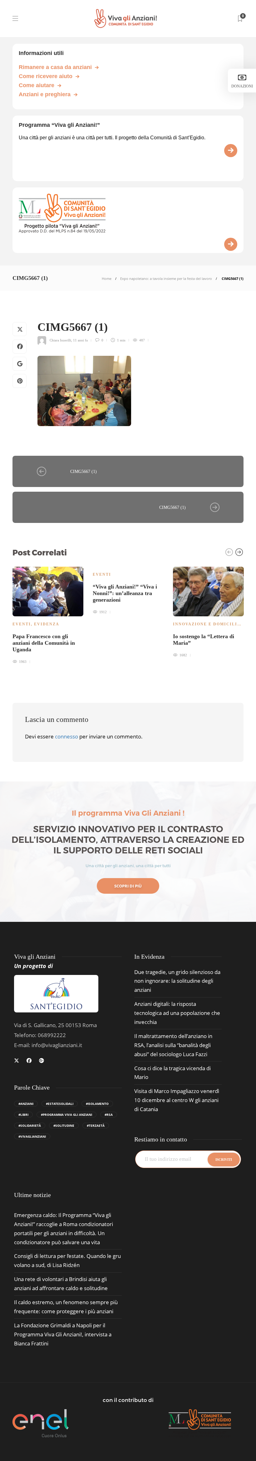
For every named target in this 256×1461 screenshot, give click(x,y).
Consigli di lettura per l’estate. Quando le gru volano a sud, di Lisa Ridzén (67, 1260)
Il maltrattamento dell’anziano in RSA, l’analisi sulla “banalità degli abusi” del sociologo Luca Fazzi (173, 1045)
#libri (23, 1114)
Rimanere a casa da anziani (55, 67)
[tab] (32, 1195)
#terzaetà (96, 1125)
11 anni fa (80, 340)
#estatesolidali (59, 1103)
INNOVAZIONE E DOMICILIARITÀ (213, 624)
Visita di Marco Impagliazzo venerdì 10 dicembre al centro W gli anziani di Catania (176, 1100)
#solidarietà (29, 1125)
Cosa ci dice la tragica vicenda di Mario (172, 1073)
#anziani (25, 1103)
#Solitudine (63, 1125)
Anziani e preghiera (45, 94)
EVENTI (21, 624)
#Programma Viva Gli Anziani (66, 1114)
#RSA (109, 1114)
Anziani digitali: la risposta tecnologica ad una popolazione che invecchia (177, 1013)
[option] (48, 614)
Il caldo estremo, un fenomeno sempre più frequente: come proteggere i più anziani (66, 1307)
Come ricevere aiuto (45, 76)
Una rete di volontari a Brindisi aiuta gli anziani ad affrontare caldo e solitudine (61, 1283)
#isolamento (97, 1103)
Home (106, 278)
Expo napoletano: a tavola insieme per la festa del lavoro (166, 278)
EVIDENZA (46, 624)
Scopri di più (128, 886)
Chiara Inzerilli (60, 340)
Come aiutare (36, 85)
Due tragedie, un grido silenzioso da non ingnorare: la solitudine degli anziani (177, 981)
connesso (66, 736)
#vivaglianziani (32, 1136)
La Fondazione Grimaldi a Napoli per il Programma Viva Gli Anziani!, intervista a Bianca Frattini (62, 1334)
